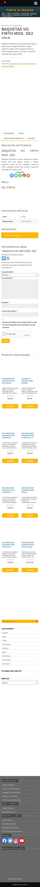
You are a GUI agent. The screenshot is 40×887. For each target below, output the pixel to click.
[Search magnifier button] (36, 621)
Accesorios (13, 63)
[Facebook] (12, 175)
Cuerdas (5, 633)
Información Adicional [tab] (13, 138)
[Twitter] (16, 175)
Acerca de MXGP (8, 785)
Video (4, 636)
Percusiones (6, 644)
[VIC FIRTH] (10, 77)
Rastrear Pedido (8, 812)
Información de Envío (10, 828)
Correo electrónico (9, 311)
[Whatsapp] (20, 175)
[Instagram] (24, 175)
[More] (28, 175)
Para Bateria (31, 63)
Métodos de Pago (9, 824)
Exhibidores (6, 656)
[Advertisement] (20, 110)
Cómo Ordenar (8, 808)
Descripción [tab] (9, 133)
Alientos (5, 648)
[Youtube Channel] (21, 840)
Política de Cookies (10, 796)
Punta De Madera (8, 66)
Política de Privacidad (11, 789)
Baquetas (22, 63)
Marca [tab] (21, 133)
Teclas (4, 640)
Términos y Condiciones (11, 792)
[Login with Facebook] (4, 258)
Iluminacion (6, 660)
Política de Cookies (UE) (11, 800)
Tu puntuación (8, 272)
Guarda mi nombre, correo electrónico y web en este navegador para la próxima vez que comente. (19, 324)
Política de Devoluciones (12, 831)
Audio (4, 652)
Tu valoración (7, 278)
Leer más (10, 406)
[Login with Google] (8, 258)
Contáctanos (7, 820)
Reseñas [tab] (31, 138)
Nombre (5, 302)
